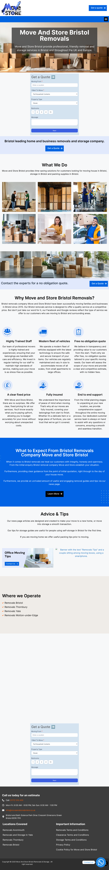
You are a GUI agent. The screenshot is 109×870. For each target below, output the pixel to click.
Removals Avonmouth (13, 830)
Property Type (36, 99)
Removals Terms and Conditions (72, 830)
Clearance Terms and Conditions (72, 835)
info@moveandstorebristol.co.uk (20, 810)
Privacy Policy (63, 844)
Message (34, 117)
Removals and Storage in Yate (18, 835)
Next (54, 130)
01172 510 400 (16, 800)
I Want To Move (37, 90)
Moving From (36, 81)
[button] (106, 19)
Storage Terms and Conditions (71, 840)
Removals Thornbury (13, 840)
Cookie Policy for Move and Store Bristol (76, 849)
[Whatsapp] (101, 862)
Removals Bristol (11, 844)
